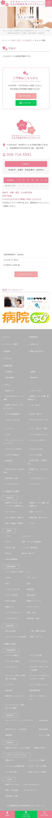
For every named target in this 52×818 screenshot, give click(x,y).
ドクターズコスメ (12, 484)
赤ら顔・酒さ (10, 547)
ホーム (7, 337)
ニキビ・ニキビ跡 (12, 420)
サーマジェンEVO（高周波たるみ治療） (15, 677)
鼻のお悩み (31, 595)
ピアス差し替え (11, 772)
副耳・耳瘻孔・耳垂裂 (14, 523)
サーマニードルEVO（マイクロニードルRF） (39, 677)
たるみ (8, 434)
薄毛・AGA (31, 613)
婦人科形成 (43, 729)
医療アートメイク (34, 601)
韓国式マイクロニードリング (15, 697)
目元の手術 (43, 720)
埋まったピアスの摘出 (37, 772)
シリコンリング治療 (37, 760)
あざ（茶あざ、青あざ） (15, 517)
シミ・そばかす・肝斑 (38, 428)
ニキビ (8, 536)
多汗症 (8, 553)
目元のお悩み (10, 631)
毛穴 (7, 583)
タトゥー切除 (44, 735)
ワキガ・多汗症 (11, 595)
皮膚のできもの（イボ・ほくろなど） (14, 406)
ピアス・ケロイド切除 (37, 766)
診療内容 (8, 366)
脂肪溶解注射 (35, 690)
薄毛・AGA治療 (11, 790)
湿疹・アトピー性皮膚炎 (31, 542)
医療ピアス (9, 607)
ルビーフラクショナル (38, 661)
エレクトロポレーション (39, 434)
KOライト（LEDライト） (38, 697)
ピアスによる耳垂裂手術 (15, 766)
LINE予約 (26, 815)
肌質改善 (30, 589)
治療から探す (10, 644)
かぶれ (8, 542)
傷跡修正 (8, 735)
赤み (29, 583)
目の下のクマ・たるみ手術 (15, 729)
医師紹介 (34, 337)
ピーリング (9, 428)
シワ (29, 572)
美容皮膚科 (9, 377)
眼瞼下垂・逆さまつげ (38, 517)
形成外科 (8, 372)
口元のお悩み (10, 601)
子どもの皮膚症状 (12, 414)
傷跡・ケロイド (36, 512)
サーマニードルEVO (13, 449)
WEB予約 (45, 815)
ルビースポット (11, 667)
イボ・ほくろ (32, 577)
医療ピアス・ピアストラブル (38, 470)
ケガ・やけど (35, 405)
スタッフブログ (36, 391)
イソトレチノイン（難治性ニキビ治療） (15, 706)
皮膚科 (33, 372)
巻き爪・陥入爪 (36, 414)
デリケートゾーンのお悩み (15, 637)
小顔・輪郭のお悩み (38, 631)
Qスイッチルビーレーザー (38, 421)
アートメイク (35, 484)
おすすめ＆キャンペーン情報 (14, 397)
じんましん (26, 536)
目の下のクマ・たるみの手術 (14, 470)
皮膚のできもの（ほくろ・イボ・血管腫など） (15, 504)
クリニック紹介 (11, 344)
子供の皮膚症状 (11, 559)
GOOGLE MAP (25, 274)
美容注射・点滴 (11, 478)
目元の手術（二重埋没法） (37, 462)
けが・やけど (10, 512)
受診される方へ (37, 351)
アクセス (8, 358)
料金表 (7, 351)
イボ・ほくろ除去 (12, 661)
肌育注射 (8, 461)
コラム (7, 385)
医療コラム (9, 391)
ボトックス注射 (36, 455)
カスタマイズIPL (36, 449)
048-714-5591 (19, 154)
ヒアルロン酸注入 (12, 455)
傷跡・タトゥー (37, 637)
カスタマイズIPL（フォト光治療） (39, 668)
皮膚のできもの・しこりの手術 (17, 748)
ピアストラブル (33, 607)
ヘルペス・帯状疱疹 (30, 547)
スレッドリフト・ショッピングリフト (14, 441)
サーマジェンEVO (37, 440)
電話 (7, 815)
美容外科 (33, 377)
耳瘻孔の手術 (39, 748)
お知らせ (34, 344)
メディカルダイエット (38, 478)
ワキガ (32, 523)
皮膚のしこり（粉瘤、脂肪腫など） (38, 397)
